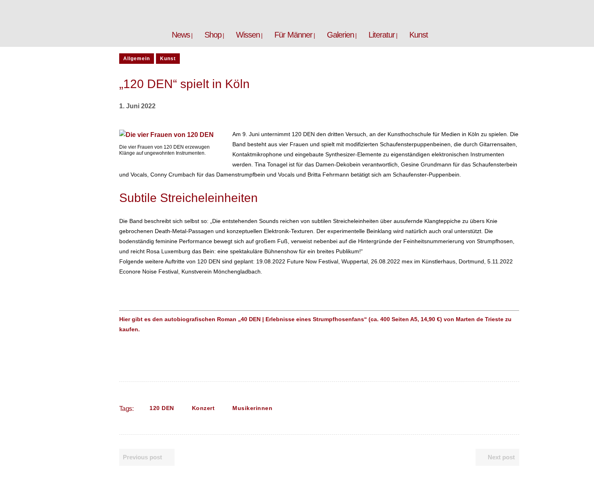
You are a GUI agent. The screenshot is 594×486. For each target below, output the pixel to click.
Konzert (203, 408)
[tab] (319, 267)
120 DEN (162, 408)
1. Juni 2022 (137, 106)
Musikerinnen (252, 408)
